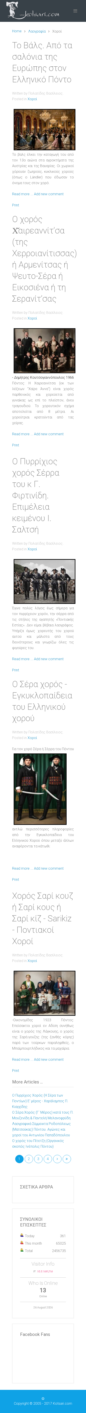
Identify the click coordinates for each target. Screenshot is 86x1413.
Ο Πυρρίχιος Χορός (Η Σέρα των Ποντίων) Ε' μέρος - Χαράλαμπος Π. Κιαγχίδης (40, 1101)
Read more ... (22, 194)
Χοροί (32, 99)
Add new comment (49, 194)
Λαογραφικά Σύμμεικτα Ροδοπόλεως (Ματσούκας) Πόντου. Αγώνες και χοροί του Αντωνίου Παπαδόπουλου (41, 1129)
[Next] (57, 1159)
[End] (67, 1159)
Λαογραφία (37, 31)
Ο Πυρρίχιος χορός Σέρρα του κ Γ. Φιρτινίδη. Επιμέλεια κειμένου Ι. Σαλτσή (35, 495)
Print (15, 205)
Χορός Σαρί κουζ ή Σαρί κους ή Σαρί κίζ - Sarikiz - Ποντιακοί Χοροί (42, 918)
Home (17, 31)
